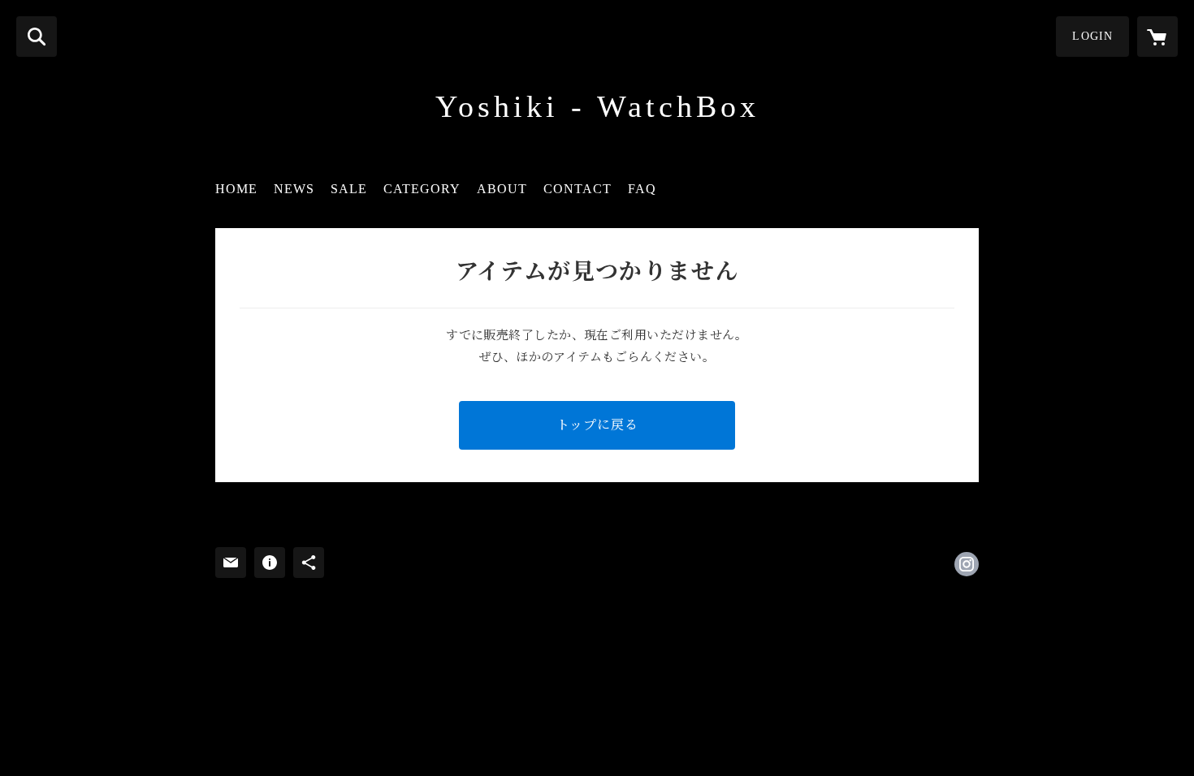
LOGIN (1092, 36)
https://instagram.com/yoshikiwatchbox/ (966, 564)
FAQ (642, 189)
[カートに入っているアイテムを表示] (1157, 36)
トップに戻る (597, 425)
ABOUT (502, 189)
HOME (236, 189)
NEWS (294, 189)
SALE (349, 189)
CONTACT (577, 189)
